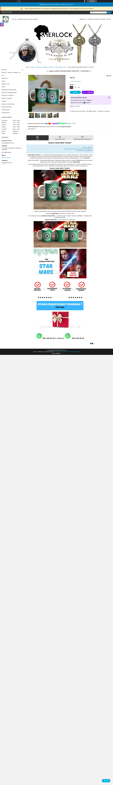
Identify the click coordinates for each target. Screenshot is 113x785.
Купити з (84, 92)
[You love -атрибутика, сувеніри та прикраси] (6, 19)
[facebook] (90, 343)
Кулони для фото (7, 107)
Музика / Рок (6, 84)
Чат (107, 780)
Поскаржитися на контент (60, 351)
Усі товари (31, 67)
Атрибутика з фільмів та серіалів (45, 67)
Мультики (4, 78)
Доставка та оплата (99, 19)
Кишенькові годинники (9, 89)
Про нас (108, 19)
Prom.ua (64, 350)
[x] (92, 343)
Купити (75, 92)
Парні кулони (6, 109)
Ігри (3, 75)
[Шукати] (109, 12)
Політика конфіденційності (73, 351)
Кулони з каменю (7, 98)
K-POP (3, 87)
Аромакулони (6, 112)
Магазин (82, 19)
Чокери (4, 101)
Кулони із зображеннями (9, 92)
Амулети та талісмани (8, 104)
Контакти (90, 19)
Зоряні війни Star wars (61, 67)
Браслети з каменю (7, 95)
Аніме (3, 81)
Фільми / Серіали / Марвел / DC (11, 72)
